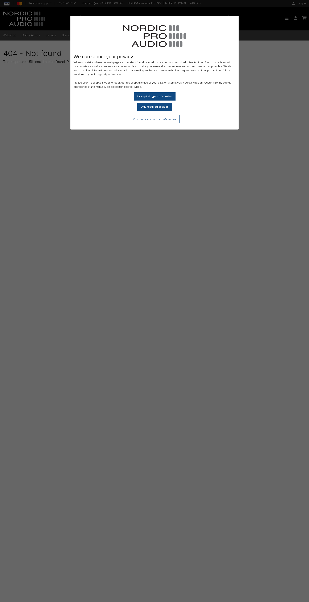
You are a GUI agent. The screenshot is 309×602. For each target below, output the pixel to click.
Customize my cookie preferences (154, 119)
